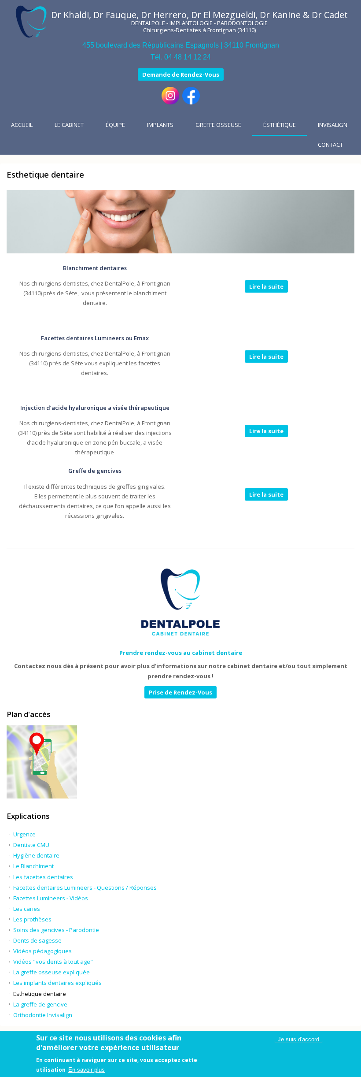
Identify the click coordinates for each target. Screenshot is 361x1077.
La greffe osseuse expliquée (51, 972)
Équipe (115, 125)
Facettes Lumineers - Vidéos (50, 898)
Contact (330, 145)
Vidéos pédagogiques (42, 951)
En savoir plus (86, 1070)
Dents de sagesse (37, 940)
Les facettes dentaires (43, 877)
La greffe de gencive (40, 1004)
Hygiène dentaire (36, 855)
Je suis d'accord (298, 1039)
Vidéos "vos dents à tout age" (53, 962)
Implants (160, 125)
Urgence (24, 834)
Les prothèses (32, 919)
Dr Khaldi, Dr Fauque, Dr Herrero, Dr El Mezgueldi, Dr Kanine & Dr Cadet (199, 15)
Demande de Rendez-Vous (180, 74)
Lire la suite (266, 286)
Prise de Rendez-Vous (180, 692)
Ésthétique (279, 125)
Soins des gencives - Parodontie (56, 930)
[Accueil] (31, 21)
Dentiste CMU (31, 845)
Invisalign (332, 125)
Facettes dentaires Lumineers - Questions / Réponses (85, 887)
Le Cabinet (69, 125)
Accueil (22, 125)
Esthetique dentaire (39, 994)
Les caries (26, 909)
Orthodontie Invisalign (42, 1015)
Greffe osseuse (218, 125)
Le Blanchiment (33, 866)
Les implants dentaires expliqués (57, 983)
